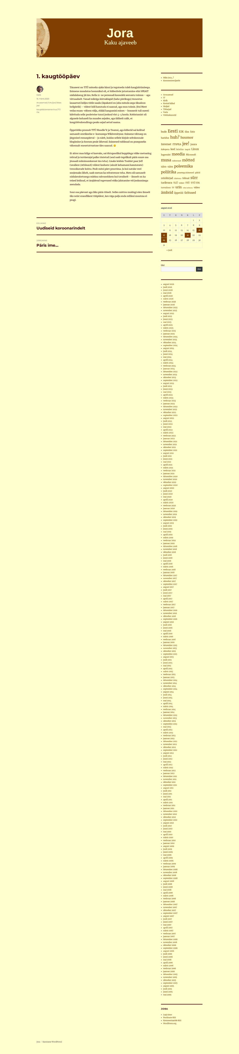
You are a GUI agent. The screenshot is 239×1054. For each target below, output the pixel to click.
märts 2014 (168, 706)
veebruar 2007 (169, 933)
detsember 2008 (170, 869)
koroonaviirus (51, 109)
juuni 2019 (167, 529)
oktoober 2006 (169, 945)
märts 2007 (168, 930)
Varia (165, 112)
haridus (165, 137)
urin (178, 187)
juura (193, 144)
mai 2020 (167, 497)
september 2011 (170, 785)
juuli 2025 (167, 316)
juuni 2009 (168, 852)
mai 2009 (167, 855)
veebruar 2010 (169, 840)
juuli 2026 (167, 287)
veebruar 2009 (169, 864)
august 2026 (168, 284)
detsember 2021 (170, 441)
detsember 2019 (170, 511)
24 (164, 240)
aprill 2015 (167, 668)
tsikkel (181, 183)
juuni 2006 (168, 957)
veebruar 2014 (169, 709)
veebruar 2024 (169, 366)
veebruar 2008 (169, 898)
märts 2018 (168, 567)
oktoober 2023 (169, 377)
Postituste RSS (169, 1017)
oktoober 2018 (169, 552)
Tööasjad (167, 109)
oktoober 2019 (169, 517)
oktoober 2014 (169, 686)
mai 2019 (167, 532)
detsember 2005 (170, 974)
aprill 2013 (167, 730)
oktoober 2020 (169, 482)
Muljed (52, 102)
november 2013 (170, 718)
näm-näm (167, 166)
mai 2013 (167, 727)
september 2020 (170, 485)
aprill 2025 (168, 325)
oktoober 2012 (169, 747)
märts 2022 (168, 433)
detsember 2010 (170, 811)
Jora (38, 1042)
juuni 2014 (167, 698)
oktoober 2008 (169, 875)
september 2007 (170, 913)
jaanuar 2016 (169, 642)
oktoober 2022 (169, 412)
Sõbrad (185, 178)
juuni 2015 (167, 663)
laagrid (187, 149)
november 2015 (170, 648)
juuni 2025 (168, 319)
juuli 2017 (167, 590)
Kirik (165, 100)
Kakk (39, 95)
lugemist (166, 154)
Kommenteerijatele (171, 80)
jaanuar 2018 (168, 572)
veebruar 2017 (169, 604)
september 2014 (170, 689)
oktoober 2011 (169, 782)
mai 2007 (167, 925)
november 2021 (170, 444)
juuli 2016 (167, 625)
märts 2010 (168, 837)
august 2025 (168, 313)
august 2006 (168, 951)
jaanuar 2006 (169, 971)
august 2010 (168, 823)
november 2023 (170, 374)
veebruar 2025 (169, 331)
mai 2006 (167, 960)
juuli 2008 (167, 884)
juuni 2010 (167, 829)
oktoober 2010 (169, 817)
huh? (174, 137)
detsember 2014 (170, 680)
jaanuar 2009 (169, 866)
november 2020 (170, 479)
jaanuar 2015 (168, 677)
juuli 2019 (167, 526)
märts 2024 (168, 363)
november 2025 (170, 310)
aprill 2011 (167, 799)
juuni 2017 (167, 593)
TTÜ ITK (195, 182)
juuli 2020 (167, 491)
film (187, 131)
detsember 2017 (170, 575)
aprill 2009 (168, 858)
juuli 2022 (167, 421)
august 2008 (168, 881)
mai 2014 (167, 700)
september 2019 (170, 520)
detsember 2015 (170, 645)
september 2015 (170, 654)
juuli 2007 (167, 919)
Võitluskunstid (169, 115)
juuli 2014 (167, 695)
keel (173, 149)
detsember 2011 (170, 776)
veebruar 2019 (169, 540)
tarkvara (166, 182)
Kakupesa (165, 149)
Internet (166, 144)
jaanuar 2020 (169, 508)
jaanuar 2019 (169, 543)
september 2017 (170, 584)
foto (192, 131)
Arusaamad (42, 102)
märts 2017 (168, 601)
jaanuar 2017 (168, 607)
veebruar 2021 (169, 470)
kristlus (180, 149)
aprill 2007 (168, 928)
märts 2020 (168, 502)
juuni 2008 (168, 887)
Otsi (162, 265)
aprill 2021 (167, 465)
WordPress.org (169, 1023)
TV (173, 187)
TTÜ (187, 182)
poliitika (168, 172)
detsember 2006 (170, 939)
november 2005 (170, 977)
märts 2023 (168, 398)
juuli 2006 (167, 954)
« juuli (169, 250)
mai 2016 (167, 631)
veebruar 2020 (169, 505)
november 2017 (170, 578)
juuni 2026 (168, 290)
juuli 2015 (167, 660)
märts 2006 (168, 965)
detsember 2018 (170, 546)
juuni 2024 (168, 354)
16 (199, 230)
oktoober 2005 (169, 980)
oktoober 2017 (169, 581)
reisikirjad (167, 178)
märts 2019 (168, 537)
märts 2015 (168, 671)
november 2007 (170, 907)
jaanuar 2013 (168, 738)
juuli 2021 (167, 456)
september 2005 (170, 983)
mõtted (188, 160)
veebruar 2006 (169, 968)
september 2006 (170, 948)
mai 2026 (167, 293)
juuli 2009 (167, 849)
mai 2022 (167, 427)
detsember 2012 (170, 741)
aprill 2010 (167, 834)
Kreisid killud (169, 103)
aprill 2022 (168, 430)
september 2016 (170, 619)
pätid (197, 172)
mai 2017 (167, 596)
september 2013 (170, 724)
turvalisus (166, 187)
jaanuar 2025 (169, 334)
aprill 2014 (167, 703)
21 (188, 235)
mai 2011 (167, 797)
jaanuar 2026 (169, 304)
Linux (195, 149)
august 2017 (168, 587)
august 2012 (168, 753)
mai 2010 (167, 831)
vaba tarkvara (188, 188)
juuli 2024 (167, 351)
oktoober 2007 (169, 910)
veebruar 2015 (169, 674)
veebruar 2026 (169, 302)
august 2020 (168, 488)
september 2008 (170, 878)
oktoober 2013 (169, 721)
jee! (185, 143)
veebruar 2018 (169, 569)
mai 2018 (167, 561)
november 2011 (169, 779)
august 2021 (168, 453)
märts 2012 (168, 767)
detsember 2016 (170, 610)
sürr (194, 178)
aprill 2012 (167, 765)
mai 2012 (167, 762)
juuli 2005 (167, 989)
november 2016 (170, 613)
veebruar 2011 (169, 805)
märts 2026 (168, 299)
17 (164, 235)
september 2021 (170, 450)
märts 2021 (168, 468)
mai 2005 (167, 995)
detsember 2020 (170, 476)
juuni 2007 (168, 922)
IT (48, 102)
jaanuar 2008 (169, 901)
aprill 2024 (168, 360)
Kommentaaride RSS (172, 1020)
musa (166, 160)
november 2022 (170, 409)
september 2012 (170, 750)
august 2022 (168, 418)
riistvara (177, 178)
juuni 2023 (167, 389)
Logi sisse (167, 1015)
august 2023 (168, 383)
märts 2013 (168, 733)
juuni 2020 (168, 494)
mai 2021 (167, 462)
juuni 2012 (167, 759)
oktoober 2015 (169, 651)
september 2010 (170, 820)
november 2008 (170, 872)
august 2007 (168, 916)
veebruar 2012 (169, 770)
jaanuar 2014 (168, 712)
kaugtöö (40, 109)
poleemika (183, 166)
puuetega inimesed (185, 173)
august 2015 (168, 657)
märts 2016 (168, 636)
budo (164, 131)
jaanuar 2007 (169, 936)
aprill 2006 (168, 963)
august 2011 (168, 788)
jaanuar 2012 (168, 773)
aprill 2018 (167, 564)
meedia (178, 154)
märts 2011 (168, 802)
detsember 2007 (170, 904)
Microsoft (191, 154)
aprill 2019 (167, 535)
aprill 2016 (167, 634)
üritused (190, 193)
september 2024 (170, 345)
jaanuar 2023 (169, 403)
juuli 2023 (167, 386)
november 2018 (170, 549)
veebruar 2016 (169, 639)
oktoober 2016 (169, 616)
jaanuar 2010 (168, 843)
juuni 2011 (167, 794)
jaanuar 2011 (168, 808)
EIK (181, 131)
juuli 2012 (167, 756)
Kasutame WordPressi (52, 1042)
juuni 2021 (167, 459)
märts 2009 (168, 861)
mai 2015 (167, 666)
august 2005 (168, 986)
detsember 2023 (170, 371)
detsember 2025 (170, 307)
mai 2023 (167, 392)
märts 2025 (168, 328)
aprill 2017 (167, 599)
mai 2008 (167, 890)
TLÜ (175, 182)
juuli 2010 (167, 826)
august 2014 (168, 692)
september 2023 (170, 380)
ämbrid (167, 192)
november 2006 (170, 942)
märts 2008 (168, 896)
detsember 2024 (170, 337)
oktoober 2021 (169, 447)
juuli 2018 (167, 555)
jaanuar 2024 (169, 369)
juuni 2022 (168, 424)
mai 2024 (167, 357)
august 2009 (168, 846)
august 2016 (168, 622)
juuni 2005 (168, 992)
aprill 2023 (167, 395)
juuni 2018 (167, 558)
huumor (186, 137)
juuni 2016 (167, 628)
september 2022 (170, 415)
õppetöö (178, 192)
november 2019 (170, 514)
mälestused (176, 161)
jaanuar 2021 (168, 473)
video (197, 187)
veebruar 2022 (169, 436)
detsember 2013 (170, 715)
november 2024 (170, 339)
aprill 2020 (168, 500)
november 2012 (170, 744)
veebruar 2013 (169, 735)
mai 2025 (167, 322)
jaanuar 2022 (169, 438)
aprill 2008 (168, 893)
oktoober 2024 (169, 342)
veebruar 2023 (169, 401)
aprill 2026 (168, 296)
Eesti (173, 131)
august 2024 (168, 348)
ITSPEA (176, 144)
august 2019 (168, 523)
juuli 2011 (167, 791)
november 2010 (170, 814)
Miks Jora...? (168, 78)
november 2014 (170, 683)
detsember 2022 (170, 406)
